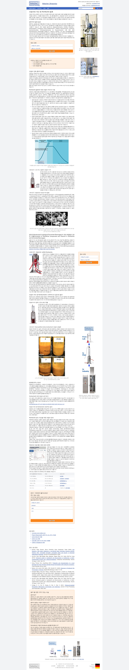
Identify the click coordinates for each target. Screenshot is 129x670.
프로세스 (39, 8)
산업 (44, 8)
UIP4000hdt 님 (96, 76)
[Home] (34, 3)
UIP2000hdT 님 (63, 481)
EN (97, 8)
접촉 (48, 8)
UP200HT (62, 478)
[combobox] (85, 8)
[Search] (94, 8)
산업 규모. (81, 659)
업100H (61, 476)
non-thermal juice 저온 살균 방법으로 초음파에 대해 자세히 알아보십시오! (46, 404)
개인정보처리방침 (70, 665)
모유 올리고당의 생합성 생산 (39, 533)
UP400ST (67, 478)
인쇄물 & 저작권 (60, 665)
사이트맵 (53, 665)
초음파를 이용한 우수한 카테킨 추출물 (41, 540)
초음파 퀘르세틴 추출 (37, 537)
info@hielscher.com (95, 5)
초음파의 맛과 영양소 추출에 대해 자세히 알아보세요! (42, 249)
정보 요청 (52, 51)
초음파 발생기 (32, 8)
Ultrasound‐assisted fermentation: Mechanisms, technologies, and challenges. (53, 586)
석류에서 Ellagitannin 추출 (38, 542)
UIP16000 (62, 485)
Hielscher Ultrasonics (49, 3)
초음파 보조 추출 (36, 539)
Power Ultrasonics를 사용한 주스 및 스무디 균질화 (44, 535)
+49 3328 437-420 (96, 3)
